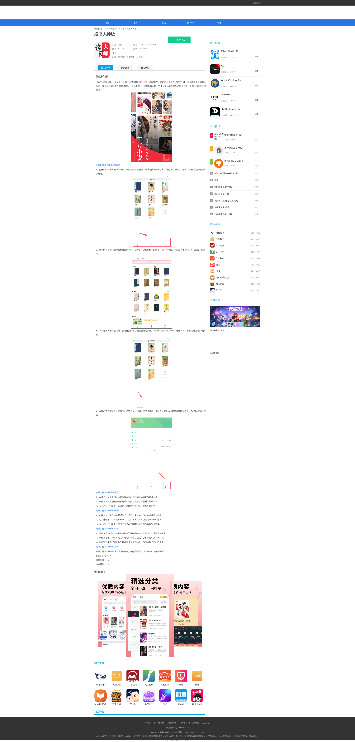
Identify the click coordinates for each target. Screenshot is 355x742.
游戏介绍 (105, 67)
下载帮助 (160, 723)
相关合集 (145, 68)
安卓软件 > (116, 28)
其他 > (124, 28)
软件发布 (183, 723)
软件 (136, 22)
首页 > (108, 28)
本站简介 (149, 723)
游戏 (164, 22)
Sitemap (206, 723)
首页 (108, 22)
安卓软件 (191, 22)
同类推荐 (125, 68)
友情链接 (195, 723)
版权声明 (172, 723)
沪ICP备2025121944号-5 (177, 740)
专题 (219, 22)
